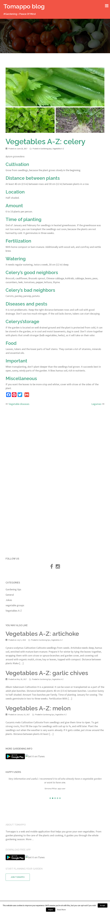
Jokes (9, 600)
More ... (30, 839)
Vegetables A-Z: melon (38, 708)
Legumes (96, 404)
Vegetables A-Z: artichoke (42, 633)
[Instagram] (58, 567)
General (10, 594)
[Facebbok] (51, 567)
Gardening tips (46, 148)
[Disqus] (55, 446)
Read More (61, 909)
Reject (50, 909)
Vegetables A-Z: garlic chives (47, 673)
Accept (102, 905)
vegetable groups (15, 605)
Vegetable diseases (19, 404)
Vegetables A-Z (58, 148)
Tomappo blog (24, 6)
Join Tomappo (18, 877)
